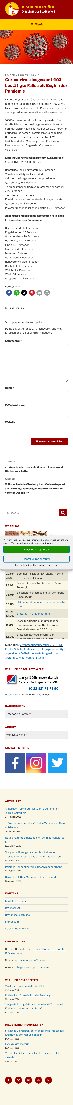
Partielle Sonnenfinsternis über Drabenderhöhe (33, 866)
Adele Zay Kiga (32, 649)
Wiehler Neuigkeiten (21, 980)
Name (9, 387)
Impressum (52, 565)
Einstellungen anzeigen (37, 558)
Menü (39, 24)
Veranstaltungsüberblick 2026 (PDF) (41, 645)
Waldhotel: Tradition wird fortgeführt (24, 986)
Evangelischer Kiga (53, 649)
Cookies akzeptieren (36, 549)
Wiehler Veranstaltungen (31, 657)
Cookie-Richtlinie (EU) (18, 928)
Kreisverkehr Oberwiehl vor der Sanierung (27, 995)
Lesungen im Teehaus (17, 1043)
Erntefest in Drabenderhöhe (34, 613)
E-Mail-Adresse (15, 405)
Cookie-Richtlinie (23, 565)
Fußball (25, 653)
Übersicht (11, 694)
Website (10, 422)
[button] (9, 293)
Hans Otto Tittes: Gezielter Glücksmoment (30, 877)
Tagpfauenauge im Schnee (29, 960)
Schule (18, 649)
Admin (35, 75)
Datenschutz (39, 565)
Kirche (9, 649)
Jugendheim (12, 653)
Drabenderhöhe (38, 7)
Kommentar (13, 340)
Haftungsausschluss (17, 914)
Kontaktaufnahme (16, 901)
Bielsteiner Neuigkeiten (24, 1024)
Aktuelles (17, 308)
